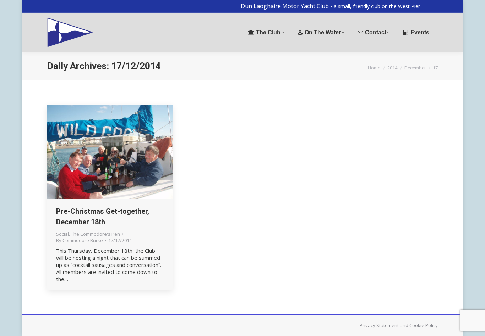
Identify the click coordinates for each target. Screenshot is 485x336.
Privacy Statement (379, 325)
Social (62, 234)
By (79, 240)
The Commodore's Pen (95, 234)
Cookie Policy (423, 325)
